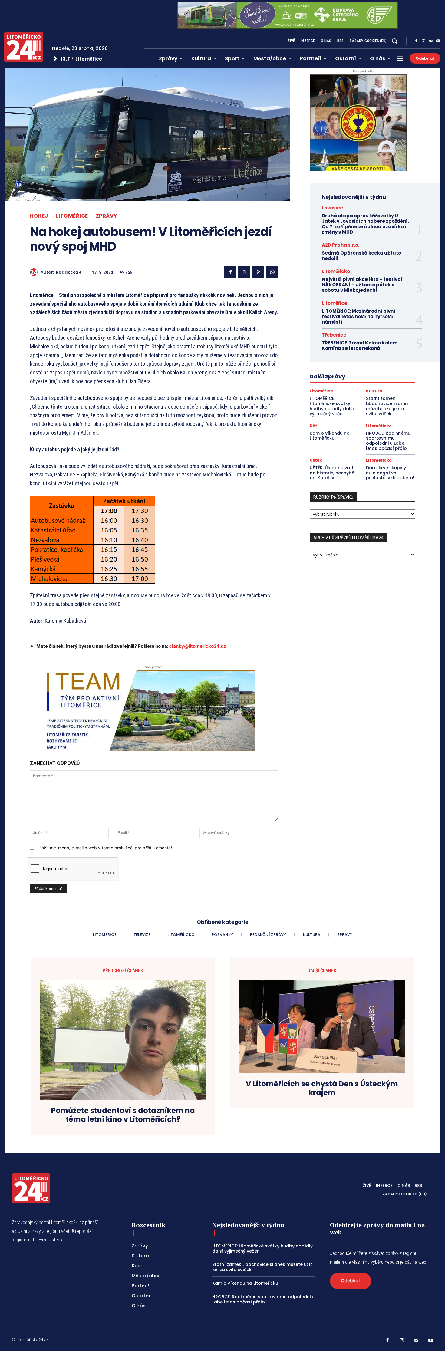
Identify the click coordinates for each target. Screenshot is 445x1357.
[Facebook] (416, 41)
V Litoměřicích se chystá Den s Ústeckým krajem (322, 1088)
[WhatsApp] (272, 272)
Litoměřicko (336, 271)
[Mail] (430, 41)
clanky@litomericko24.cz (197, 646)
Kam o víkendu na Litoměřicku (330, 435)
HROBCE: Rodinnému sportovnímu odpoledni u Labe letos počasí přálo (388, 440)
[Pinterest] (258, 272)
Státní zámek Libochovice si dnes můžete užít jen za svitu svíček (387, 406)
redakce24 (69, 272)
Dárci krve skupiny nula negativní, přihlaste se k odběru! (390, 473)
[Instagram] (423, 41)
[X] (244, 272)
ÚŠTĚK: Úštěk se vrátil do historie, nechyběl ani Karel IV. (333, 473)
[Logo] (23, 47)
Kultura (374, 391)
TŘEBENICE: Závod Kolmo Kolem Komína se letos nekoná (359, 345)
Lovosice (332, 208)
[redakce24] (35, 272)
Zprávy (106, 216)
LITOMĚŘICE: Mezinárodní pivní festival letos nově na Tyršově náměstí (358, 316)
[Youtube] (438, 41)
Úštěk (316, 460)
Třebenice (334, 335)
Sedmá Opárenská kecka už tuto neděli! (361, 256)
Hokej (39, 216)
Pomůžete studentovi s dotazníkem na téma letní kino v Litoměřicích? (123, 1115)
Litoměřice (72, 216)
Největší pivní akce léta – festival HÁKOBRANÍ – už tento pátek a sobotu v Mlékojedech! (362, 284)
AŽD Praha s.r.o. (340, 245)
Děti (314, 426)
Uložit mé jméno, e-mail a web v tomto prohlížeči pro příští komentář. (105, 847)
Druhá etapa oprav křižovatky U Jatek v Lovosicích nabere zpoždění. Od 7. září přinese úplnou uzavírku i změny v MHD (365, 223)
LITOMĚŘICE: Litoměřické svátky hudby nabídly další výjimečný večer (332, 406)
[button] (394, 41)
